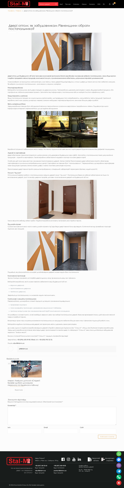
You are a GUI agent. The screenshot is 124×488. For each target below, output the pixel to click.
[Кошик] (113, 4)
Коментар (12, 405)
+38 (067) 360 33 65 (41, 465)
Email (46, 427)
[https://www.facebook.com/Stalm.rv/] (63, 460)
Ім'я (9, 427)
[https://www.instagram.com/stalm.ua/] (68, 460)
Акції (61, 4)
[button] (118, 482)
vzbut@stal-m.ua (40, 470)
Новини (84, 4)
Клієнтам (76, 4)
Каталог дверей (45, 4)
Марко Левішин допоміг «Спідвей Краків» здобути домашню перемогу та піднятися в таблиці (24, 382)
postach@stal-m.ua (60, 470)
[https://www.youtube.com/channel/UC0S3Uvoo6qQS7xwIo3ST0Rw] (73, 460)
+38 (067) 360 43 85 (60, 465)
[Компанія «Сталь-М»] (19, 4)
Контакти (92, 4)
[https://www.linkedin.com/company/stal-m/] (79, 460)
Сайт (82, 427)
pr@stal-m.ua (23, 349)
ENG (99, 4)
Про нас (68, 4)
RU (104, 4)
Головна (11, 11)
